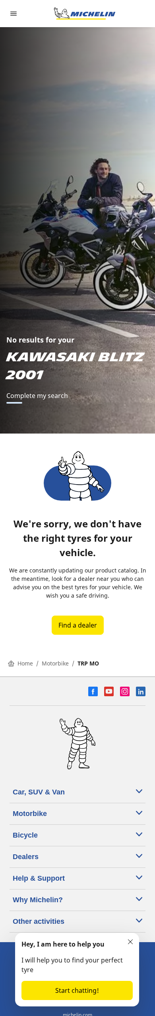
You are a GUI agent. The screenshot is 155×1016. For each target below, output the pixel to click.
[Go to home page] (84, 13)
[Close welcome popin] (130, 942)
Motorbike (55, 663)
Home (25, 663)
